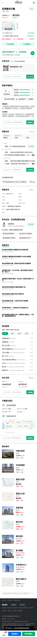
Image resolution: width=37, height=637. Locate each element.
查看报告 (30, 122)
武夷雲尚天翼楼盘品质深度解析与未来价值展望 (16, 256)
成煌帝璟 (19, 508)
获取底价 (15, 634)
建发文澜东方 (21, 579)
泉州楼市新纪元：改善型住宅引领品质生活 (15, 307)
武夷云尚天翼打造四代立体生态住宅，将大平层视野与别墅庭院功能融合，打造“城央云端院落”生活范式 (19, 155)
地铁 (12, 333)
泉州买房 (4, 600)
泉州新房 (10, 600)
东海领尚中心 (21, 565)
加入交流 (30, 76)
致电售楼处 (29, 634)
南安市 (7, 36)
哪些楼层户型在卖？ (10, 238)
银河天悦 (19, 522)
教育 (19, 333)
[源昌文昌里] (8, 482)
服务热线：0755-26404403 (8, 619)
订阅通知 (30, 392)
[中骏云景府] (8, 454)
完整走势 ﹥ (32, 378)
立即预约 (31, 39)
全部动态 (31, 131)
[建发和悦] (8, 539)
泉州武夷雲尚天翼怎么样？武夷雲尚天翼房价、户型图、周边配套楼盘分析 (18, 315)
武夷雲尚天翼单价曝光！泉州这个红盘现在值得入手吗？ (18, 279)
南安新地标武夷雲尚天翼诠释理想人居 (13, 287)
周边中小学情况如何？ (28, 233)
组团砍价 (28, 44)
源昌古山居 (20, 494)
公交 (5, 333)
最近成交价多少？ (27, 238)
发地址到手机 (30, 36)
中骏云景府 (20, 451)
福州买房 (9, 607)
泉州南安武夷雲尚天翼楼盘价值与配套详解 (15, 249)
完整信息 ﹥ (32, 190)
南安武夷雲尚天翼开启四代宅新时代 (13, 294)
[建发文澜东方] (8, 582)
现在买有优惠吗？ (10, 233)
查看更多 (17, 25)
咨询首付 (15, 17)
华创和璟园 (20, 465)
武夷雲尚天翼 (16, 600)
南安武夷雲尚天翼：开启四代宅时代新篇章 (15, 301)
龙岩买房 (31, 607)
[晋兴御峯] (8, 553)
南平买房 (4, 610)
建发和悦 (19, 536)
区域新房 (13, 605)
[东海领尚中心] (8, 567)
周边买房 (4, 605)
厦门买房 (15, 607)
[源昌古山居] (8, 496)
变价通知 (11, 44)
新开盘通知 (31, 33)
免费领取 (30, 438)
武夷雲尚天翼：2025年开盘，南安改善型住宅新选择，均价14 (17, 271)
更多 (33, 155)
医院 (26, 333)
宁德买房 (15, 610)
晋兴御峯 (19, 551)
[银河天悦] (8, 525)
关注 (31, 9)
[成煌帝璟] (8, 510)
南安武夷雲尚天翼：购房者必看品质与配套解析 (16, 263)
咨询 (32, 146)
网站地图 (20, 610)
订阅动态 (30, 170)
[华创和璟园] (8, 468)
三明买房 (9, 610)
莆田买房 (25, 607)
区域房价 (22, 605)
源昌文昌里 (20, 479)
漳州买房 (20, 607)
